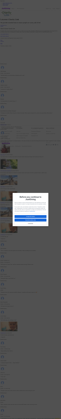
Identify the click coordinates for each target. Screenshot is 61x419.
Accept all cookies (30, 216)
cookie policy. (32, 211)
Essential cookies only (30, 220)
